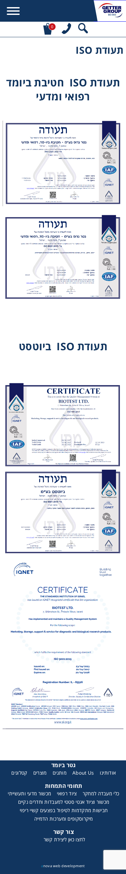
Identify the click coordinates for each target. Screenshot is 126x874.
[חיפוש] (83, 29)
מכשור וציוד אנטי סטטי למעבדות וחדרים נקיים (64, 802)
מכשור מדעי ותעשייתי (29, 793)
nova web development (63, 865)
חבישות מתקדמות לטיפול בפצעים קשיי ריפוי (64, 810)
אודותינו (108, 772)
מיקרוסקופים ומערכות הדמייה (63, 818)
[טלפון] (66, 29)
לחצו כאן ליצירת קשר (64, 839)
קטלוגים (19, 772)
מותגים (60, 772)
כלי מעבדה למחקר (101, 793)
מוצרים (40, 772)
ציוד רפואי (67, 793)
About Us (83, 772)
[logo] (110, 11)
